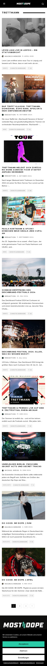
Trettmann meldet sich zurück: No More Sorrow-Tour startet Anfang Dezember (22, 169)
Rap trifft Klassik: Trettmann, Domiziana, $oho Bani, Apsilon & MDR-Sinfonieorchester (22, 108)
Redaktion (10, 115)
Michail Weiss (12, 470)
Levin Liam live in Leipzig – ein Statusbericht (19, 51)
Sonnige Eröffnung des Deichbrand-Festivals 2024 (18, 291)
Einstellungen (23, 658)
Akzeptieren (23, 644)
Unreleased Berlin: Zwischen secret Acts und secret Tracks (22, 465)
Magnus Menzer (13, 56)
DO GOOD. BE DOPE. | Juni (17, 523)
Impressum (40, 663)
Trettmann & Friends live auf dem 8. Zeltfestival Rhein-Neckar (23, 409)
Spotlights (7, 485)
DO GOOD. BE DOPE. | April (17, 580)
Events (5, 68)
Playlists (6, 541)
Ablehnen (23, 651)
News (5, 129)
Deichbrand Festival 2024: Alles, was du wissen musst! (22, 353)
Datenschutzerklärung (11, 663)
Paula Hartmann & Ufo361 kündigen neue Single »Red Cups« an (22, 231)
